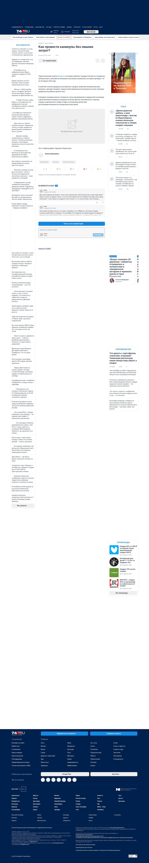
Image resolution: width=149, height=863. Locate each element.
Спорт (115, 743)
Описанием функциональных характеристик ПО (89, 836)
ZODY (101, 27)
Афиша (69, 27)
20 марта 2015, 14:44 (44, 55)
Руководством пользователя (84, 834)
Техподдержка (17, 759)
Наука (69, 759)
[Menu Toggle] (12, 32)
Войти (45, 235)
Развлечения (95, 759)
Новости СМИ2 (44, 249)
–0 (102, 202)
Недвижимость (17, 27)
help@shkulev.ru (24, 844)
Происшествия (96, 753)
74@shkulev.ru (33, 841)
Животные (45, 762)
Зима (69, 743)
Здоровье (44, 765)
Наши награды (17, 753)
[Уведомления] (131, 32)
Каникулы (56, 162)
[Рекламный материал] (91, 31)
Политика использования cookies (85, 844)
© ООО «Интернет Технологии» (21, 856)
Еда (42, 759)
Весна (43, 749)
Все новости (23, 45)
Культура (70, 749)
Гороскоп (77, 27)
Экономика (117, 756)
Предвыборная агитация (20, 762)
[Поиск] (126, 32)
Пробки (66, 32)
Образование (72, 765)
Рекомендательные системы (84, 847)
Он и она (94, 743)
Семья (93, 765)
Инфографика (44, 162)
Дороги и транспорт (48, 756)
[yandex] (74, 780)
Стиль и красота (119, 746)
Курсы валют (87, 27)
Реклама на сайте (18, 743)
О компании (16, 749)
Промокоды (29, 27)
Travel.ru (61, 76)
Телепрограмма (59, 27)
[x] (64, 780)
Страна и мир (118, 749)
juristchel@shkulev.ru (58, 843)
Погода (49, 27)
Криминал (71, 746)
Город (43, 753)
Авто (42, 743)
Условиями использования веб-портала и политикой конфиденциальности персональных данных (104, 837)
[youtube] (69, 780)
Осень (93, 746)
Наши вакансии (17, 756)
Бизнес (43, 746)
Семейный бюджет (69, 162)
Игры (96, 27)
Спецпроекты (118, 759)
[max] (59, 780)
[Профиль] (136, 32)
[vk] (48, 780)
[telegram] (43, 780)
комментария (49, 61)
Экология (116, 753)
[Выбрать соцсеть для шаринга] (103, 61)
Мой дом (70, 756)
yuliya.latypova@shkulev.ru (117, 827)
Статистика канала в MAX (21, 765)
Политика (94, 749)
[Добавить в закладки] (98, 61)
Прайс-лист (16, 746)
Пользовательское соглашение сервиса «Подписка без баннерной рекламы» (98, 850)
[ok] (53, 780)
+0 (97, 202)
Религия (93, 762)
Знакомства (39, 27)
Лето (69, 753)
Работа (93, 756)
